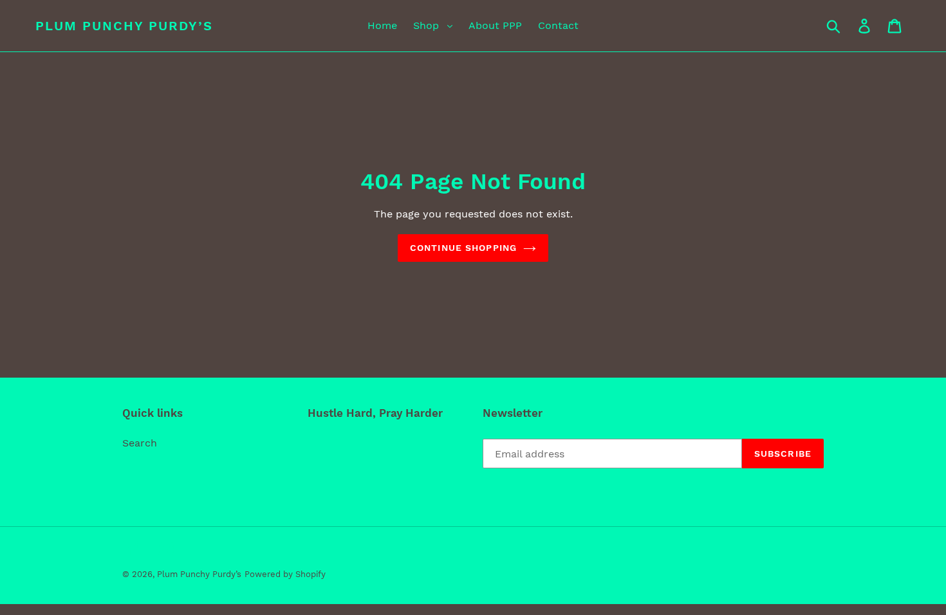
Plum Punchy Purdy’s (124, 25)
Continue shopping (463, 248)
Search (139, 443)
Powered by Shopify (285, 574)
